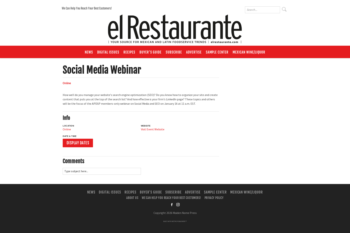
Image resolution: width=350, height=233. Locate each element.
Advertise (194, 52)
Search (284, 9)
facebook (172, 205)
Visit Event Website (152, 129)
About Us (132, 198)
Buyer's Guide (150, 52)
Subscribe (174, 52)
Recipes (129, 52)
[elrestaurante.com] (175, 27)
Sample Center (217, 52)
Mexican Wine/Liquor (249, 52)
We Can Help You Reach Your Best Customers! (87, 8)
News (89, 52)
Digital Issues (108, 52)
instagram (178, 205)
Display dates (78, 143)
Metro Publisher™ (179, 221)
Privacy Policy (214, 198)
